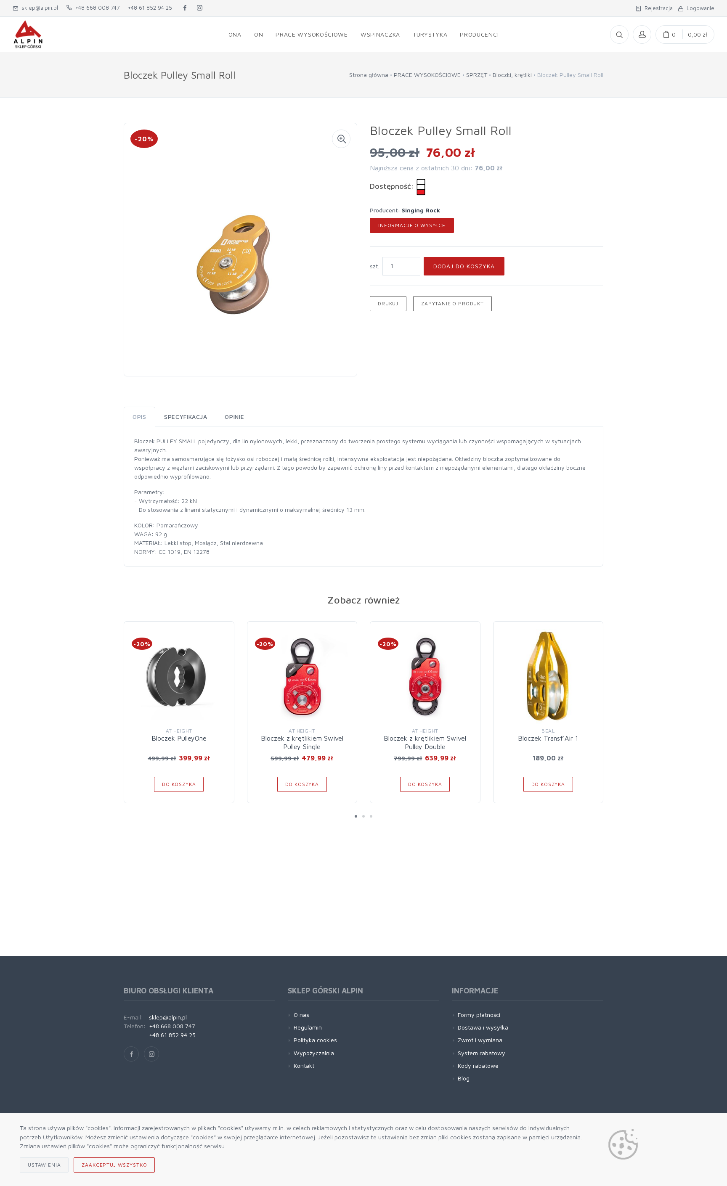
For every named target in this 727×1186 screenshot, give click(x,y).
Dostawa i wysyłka (483, 1027)
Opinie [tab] (234, 416)
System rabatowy (481, 1052)
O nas (301, 1014)
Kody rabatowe (478, 1065)
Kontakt (304, 1065)
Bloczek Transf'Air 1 (548, 738)
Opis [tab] (139, 416)
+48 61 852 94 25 (150, 7)
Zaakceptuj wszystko (114, 1165)
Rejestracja (657, 8)
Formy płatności (479, 1014)
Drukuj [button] (388, 303)
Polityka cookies (315, 1039)
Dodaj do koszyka (464, 266)
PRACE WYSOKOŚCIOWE (427, 74)
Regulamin (308, 1027)
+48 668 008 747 (95, 7)
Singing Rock (421, 210)
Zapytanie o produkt (452, 303)
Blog (464, 1078)
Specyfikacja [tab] (185, 416)
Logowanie (698, 8)
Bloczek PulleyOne (179, 738)
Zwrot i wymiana (480, 1039)
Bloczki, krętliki (512, 74)
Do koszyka (179, 784)
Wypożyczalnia (314, 1052)
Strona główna (368, 74)
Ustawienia (44, 1165)
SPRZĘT (476, 74)
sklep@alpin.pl (38, 7)
